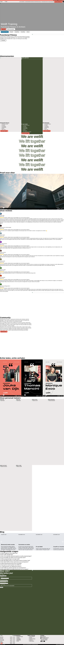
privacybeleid (12, 585)
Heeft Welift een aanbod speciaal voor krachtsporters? (13, 567)
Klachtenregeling (35, 644)
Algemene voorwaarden (26, 644)
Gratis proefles (58, 1)
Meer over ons (3, 331)
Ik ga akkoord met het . (8, 585)
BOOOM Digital (62, 644)
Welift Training (9, 24)
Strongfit (18, 637)
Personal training (32, 638)
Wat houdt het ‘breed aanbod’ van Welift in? (11, 564)
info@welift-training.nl (61, 0)
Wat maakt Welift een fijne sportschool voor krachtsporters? (14, 561)
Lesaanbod (3, 40)
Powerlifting (19, 638)
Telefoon (3, 582)
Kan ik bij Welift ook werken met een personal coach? (13, 557)
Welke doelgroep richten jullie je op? (9, 553)
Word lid (3, 29)
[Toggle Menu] (63, 2)
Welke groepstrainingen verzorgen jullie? (10, 559)
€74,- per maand (25, 133)
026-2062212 (55, 0)
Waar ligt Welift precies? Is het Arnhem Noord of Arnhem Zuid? (15, 560)
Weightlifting (19, 639)
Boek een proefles (10, 29)
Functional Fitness (20, 636)
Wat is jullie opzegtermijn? (7, 554)
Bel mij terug (2, 574)
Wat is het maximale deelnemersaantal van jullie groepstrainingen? (16, 556)
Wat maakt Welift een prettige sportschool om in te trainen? (14, 569)
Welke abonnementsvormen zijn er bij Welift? (11, 563)
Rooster (30, 637)
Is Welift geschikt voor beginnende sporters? (11, 566)
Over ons (31, 639)
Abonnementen (32, 636)
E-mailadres (3, 579)
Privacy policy (31, 644)
